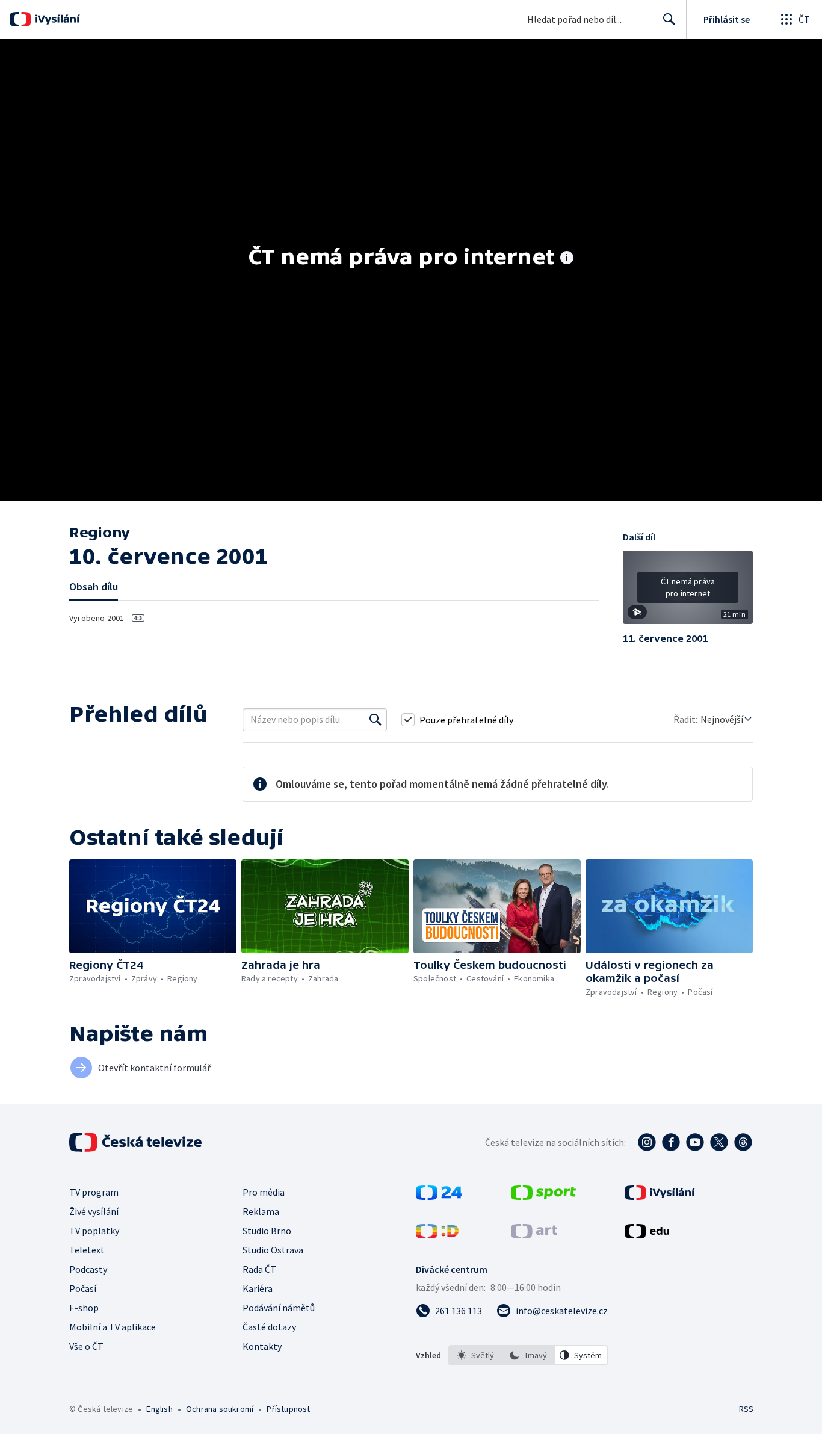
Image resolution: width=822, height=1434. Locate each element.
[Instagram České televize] (647, 1142)
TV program (94, 1192)
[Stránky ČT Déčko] (437, 1235)
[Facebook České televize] (671, 1142)
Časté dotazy (269, 1327)
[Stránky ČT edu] (647, 1235)
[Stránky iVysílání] (660, 1196)
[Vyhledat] (375, 720)
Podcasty (88, 1269)
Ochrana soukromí (219, 1408)
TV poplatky (94, 1231)
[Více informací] (567, 259)
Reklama (261, 1211)
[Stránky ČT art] (534, 1235)
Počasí (82, 1288)
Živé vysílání (94, 1211)
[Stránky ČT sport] (543, 1196)
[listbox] (528, 1355)
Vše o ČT (86, 1346)
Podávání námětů (279, 1308)
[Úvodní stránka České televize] (136, 1142)
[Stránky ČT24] (439, 1196)
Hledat (669, 19)
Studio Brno (267, 1231)
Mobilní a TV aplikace (112, 1327)
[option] (475, 1355)
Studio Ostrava (273, 1250)
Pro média (264, 1192)
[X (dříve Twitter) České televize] (719, 1142)
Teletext (87, 1250)
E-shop (84, 1308)
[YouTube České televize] (695, 1142)
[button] (688, 591)
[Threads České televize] (743, 1142)
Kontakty (262, 1346)
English (159, 1408)
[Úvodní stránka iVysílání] (56, 19)
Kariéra (258, 1288)
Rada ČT (259, 1269)
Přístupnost (288, 1408)
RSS (746, 1408)
